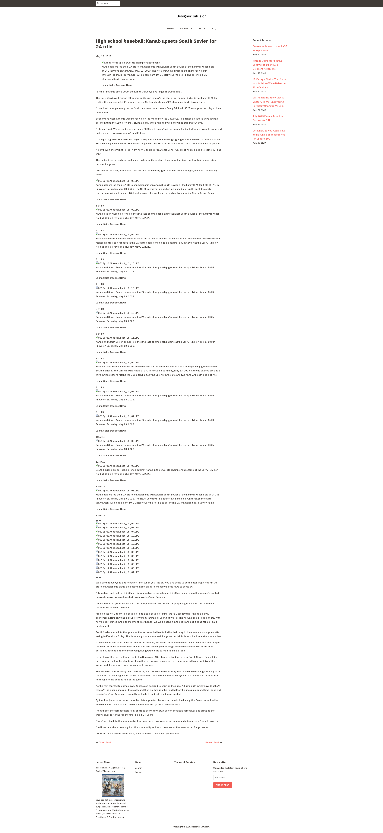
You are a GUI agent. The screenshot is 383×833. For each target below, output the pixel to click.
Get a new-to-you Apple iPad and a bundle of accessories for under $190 (269, 134)
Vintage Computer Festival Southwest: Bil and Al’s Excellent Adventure (268, 64)
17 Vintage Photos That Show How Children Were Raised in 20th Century (269, 83)
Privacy (138, 772)
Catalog (186, 28)
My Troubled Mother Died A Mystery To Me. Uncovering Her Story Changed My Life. (268, 101)
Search (138, 768)
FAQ (214, 28)
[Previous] (97, 520)
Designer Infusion (200, 827)
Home (170, 28)
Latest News (103, 762)
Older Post (105, 742)
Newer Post (212, 742)
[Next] (100, 520)
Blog (202, 28)
